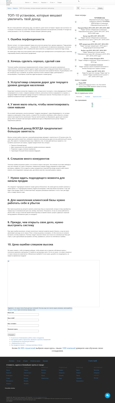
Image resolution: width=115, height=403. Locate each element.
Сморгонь (62, 373)
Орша (43, 375)
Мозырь (26, 381)
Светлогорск (27, 373)
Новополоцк (44, 378)
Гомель (26, 370)
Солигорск (9, 375)
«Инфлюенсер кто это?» (18, 343)
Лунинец (78, 378)
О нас (52, 2)
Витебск (43, 370)
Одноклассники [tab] (97, 96)
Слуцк (8, 378)
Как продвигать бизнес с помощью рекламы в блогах (26, 345)
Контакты (11, 361)
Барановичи (79, 381)
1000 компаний (68, 348)
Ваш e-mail (11, 318)
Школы (27, 2)
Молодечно (9, 381)
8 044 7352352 (84, 1)
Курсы (9, 8)
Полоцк (43, 373)
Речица (26, 378)
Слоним (61, 375)
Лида (60, 378)
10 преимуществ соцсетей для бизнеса (22, 341)
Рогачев (26, 375)
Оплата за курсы (35, 361)
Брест (78, 370)
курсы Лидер (13, 310)
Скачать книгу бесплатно (85, 90)
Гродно (61, 370)
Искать (100, 8)
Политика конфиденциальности (40, 397)
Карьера (44, 2)
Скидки (60, 2)
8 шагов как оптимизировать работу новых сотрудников (27, 338)
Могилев (96, 370)
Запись (35, 2)
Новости (15, 8)
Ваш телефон (12, 323)
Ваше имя (11, 312)
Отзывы (25, 361)
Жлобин (26, 383)
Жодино (8, 383)
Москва (96, 378)
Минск (8, 370)
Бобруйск (96, 373)
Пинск (78, 375)
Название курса (13, 329)
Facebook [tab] (87, 96)
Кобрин (78, 373)
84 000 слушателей (26, 348)
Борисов (8, 373)
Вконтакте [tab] (79, 96)
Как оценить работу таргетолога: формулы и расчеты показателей (30, 339)
